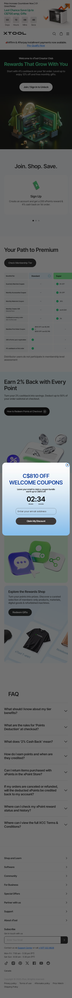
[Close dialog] (67, 465)
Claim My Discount (36, 521)
